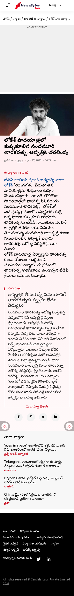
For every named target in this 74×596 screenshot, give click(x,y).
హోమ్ (6, 19)
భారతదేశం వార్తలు (35, 19)
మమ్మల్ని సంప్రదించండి (49, 538)
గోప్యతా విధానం (29, 532)
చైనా (6, 503)
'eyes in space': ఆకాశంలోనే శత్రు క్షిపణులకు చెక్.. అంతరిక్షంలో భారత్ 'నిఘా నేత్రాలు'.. (34, 448)
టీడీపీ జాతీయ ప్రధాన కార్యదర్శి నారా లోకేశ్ (34, 183)
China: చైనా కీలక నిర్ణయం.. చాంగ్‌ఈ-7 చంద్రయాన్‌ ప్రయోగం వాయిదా (30, 497)
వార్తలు (17, 19)
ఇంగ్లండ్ (9, 487)
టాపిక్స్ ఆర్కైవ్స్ (31, 550)
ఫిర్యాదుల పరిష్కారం (34, 544)
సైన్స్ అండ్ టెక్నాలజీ (16, 454)
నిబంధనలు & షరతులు (17, 538)
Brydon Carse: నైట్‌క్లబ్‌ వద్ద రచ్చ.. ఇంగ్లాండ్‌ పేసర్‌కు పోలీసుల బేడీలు (33, 481)
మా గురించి (9, 532)
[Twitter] (43, 417)
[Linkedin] (55, 417)
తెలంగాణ (10, 471)
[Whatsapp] (31, 417)
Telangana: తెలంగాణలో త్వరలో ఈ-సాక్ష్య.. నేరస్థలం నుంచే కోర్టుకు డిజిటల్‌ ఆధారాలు (33, 464)
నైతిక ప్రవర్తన (10, 544)
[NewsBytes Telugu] (27, 6)
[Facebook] (18, 417)
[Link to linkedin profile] (48, 559)
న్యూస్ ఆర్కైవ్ (11, 550)
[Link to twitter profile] (39, 559)
